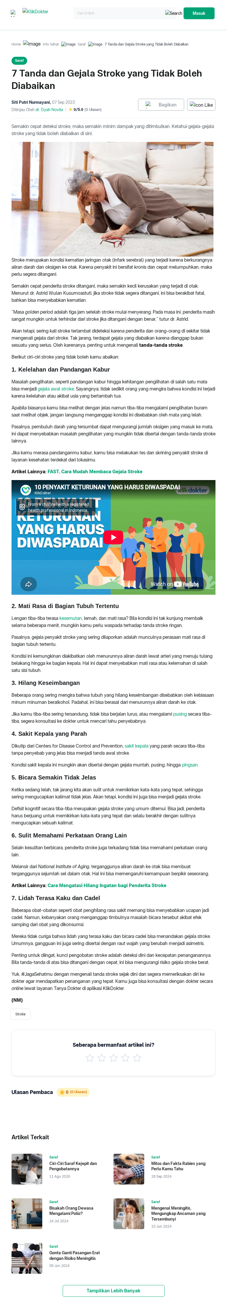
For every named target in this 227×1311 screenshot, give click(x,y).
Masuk (199, 13)
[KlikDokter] (46, 13)
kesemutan (70, 618)
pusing (180, 714)
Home (16, 44)
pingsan (190, 765)
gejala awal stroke (56, 389)
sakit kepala (136, 746)
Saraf (82, 44)
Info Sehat (51, 44)
